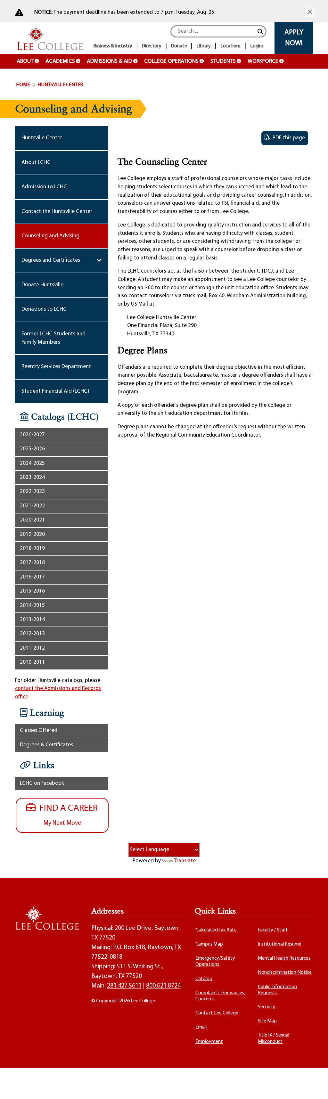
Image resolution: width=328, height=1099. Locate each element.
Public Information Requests (277, 990)
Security (266, 1007)
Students (223, 61)
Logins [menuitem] (257, 46)
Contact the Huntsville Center (56, 211)
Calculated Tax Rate (216, 930)
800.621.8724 (163, 986)
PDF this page (287, 138)
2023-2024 (32, 477)
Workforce (263, 61)
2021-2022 (32, 506)
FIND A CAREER (67, 815)
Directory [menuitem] (151, 46)
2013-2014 (32, 619)
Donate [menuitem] (179, 46)
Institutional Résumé (279, 944)
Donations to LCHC (44, 309)
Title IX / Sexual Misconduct (273, 1038)
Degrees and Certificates (50, 260)
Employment (209, 1041)
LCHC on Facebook (42, 783)
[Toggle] (99, 260)
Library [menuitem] (203, 46)
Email (201, 1027)
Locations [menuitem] (230, 46)
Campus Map (209, 944)
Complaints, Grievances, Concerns (220, 996)
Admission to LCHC (44, 187)
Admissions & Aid (109, 61)
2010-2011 (32, 662)
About (25, 61)
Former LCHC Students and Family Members (53, 338)
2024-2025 (32, 463)
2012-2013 (32, 633)
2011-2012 (32, 648)
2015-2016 (32, 591)
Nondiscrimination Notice (285, 972)
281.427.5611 (124, 986)
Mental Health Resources (284, 958)
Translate (185, 861)
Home (23, 84)
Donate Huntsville (42, 285)
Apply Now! (293, 38)
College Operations (171, 61)
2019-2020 (32, 534)
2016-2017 (32, 577)
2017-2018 (32, 562)
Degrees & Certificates (46, 745)
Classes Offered (38, 730)
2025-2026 (32, 449)
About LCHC (36, 162)
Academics (60, 61)
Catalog (203, 978)
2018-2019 (32, 548)
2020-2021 (32, 520)
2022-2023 (32, 491)
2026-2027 (32, 435)
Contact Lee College (216, 1013)
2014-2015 (32, 605)
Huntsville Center (60, 84)
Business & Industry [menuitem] (112, 46)
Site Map (267, 1021)
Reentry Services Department (56, 366)
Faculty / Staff (273, 930)
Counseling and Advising (50, 236)
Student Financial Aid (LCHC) (55, 391)
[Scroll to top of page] (315, 1086)
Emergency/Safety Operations (215, 961)
